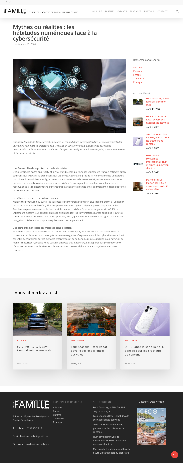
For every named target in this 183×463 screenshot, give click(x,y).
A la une (137, 67)
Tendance (138, 78)
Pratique (137, 82)
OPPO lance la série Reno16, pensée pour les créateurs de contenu (108, 428)
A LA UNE (97, 11)
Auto (25, 340)
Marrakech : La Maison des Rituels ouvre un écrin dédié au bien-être (111, 450)
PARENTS (110, 11)
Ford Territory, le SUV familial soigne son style (109, 409)
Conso (134, 340)
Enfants (137, 74)
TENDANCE (135, 11)
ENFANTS (122, 11)
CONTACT (163, 11)
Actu (19, 340)
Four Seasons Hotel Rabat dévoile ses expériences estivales (111, 417)
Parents (137, 71)
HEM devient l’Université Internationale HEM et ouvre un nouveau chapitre (110, 440)
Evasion (80, 340)
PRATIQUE (149, 11)
